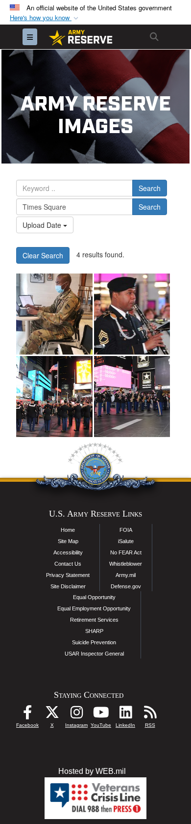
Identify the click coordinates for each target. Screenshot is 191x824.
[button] (45, 18)
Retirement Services (94, 620)
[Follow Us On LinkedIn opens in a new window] (125, 715)
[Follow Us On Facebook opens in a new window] (27, 715)
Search (150, 188)
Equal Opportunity (94, 597)
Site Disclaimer (68, 586)
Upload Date (43, 225)
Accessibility (68, 552)
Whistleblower (125, 564)
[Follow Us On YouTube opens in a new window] (101, 715)
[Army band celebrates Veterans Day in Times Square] (132, 314)
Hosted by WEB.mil (92, 771)
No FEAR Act (126, 552)
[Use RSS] (150, 715)
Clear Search (43, 255)
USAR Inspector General (94, 654)
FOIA (125, 530)
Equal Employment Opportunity (94, 608)
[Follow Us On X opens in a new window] (52, 715)
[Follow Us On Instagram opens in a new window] (76, 715)
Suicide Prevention (94, 642)
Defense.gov (126, 586)
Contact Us (67, 564)
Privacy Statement (68, 575)
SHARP (94, 631)
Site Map (68, 541)
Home (68, 530)
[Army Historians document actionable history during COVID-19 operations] (54, 314)
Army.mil (126, 575)
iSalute (126, 541)
